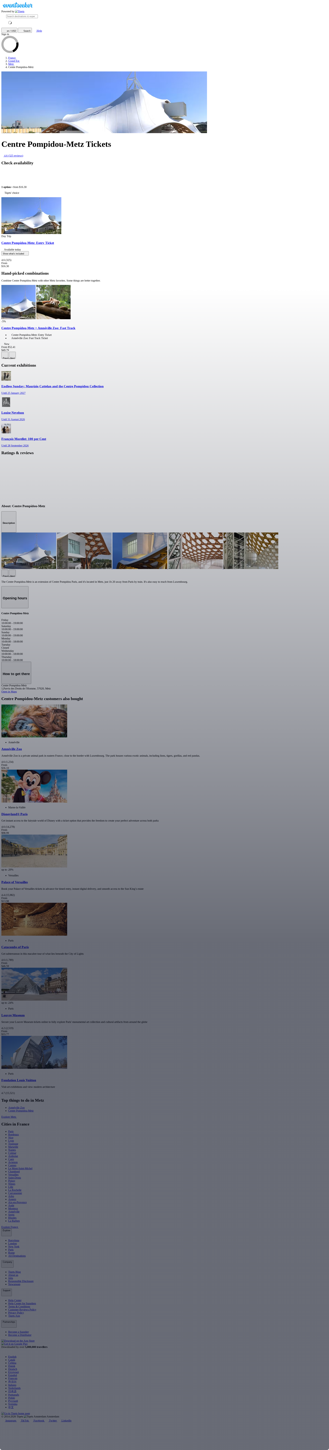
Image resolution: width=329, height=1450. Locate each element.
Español (12, 1375)
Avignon (13, 1162)
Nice (10, 1137)
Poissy (11, 1180)
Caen (11, 1159)
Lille (10, 1186)
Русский (13, 1400)
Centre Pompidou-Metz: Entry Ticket (27, 243)
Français (12, 1378)
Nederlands (14, 1388)
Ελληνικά (13, 1372)
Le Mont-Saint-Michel (20, 1168)
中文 (11, 1407)
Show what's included (14, 253)
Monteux (13, 1208)
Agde (11, 1205)
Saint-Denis (14, 1177)
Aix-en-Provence (17, 1202)
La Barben (14, 1220)
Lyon (11, 1140)
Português (13, 1394)
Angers (12, 1199)
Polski (11, 1397)
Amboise (13, 1156)
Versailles (13, 1174)
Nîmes (11, 1183)
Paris (11, 1131)
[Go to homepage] (19, 11)
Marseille (13, 1146)
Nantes (12, 1149)
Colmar (12, 1153)
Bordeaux (13, 1134)
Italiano (12, 1385)
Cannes (12, 1165)
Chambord (14, 1171)
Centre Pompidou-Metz (21, 1110)
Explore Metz (9, 1116)
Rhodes (12, 1217)
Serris (11, 1214)
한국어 (12, 1381)
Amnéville (14, 1211)
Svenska (12, 1404)
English (12, 1356)
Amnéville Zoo (16, 1107)
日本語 (12, 1391)
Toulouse (13, 1143)
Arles (11, 1196)
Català (11, 1359)
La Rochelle (14, 1190)
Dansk (11, 1366)
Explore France (10, 1227)
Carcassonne (15, 1193)
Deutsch (12, 1369)
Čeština (12, 1362)
